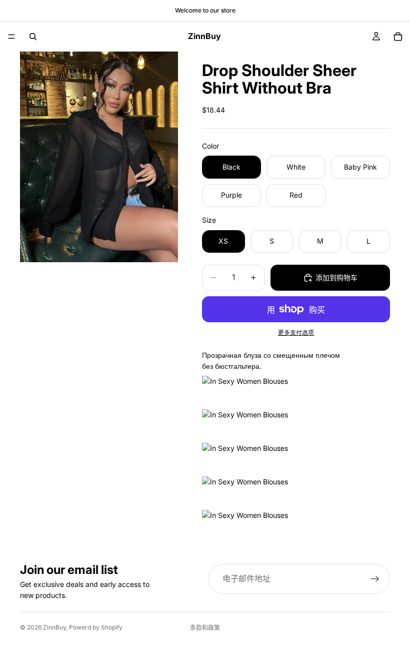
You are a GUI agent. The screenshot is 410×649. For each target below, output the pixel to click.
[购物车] (398, 37)
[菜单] (11, 36)
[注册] (375, 578)
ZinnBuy (54, 627)
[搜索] (33, 37)
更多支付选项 (296, 332)
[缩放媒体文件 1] (99, 157)
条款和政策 (205, 627)
